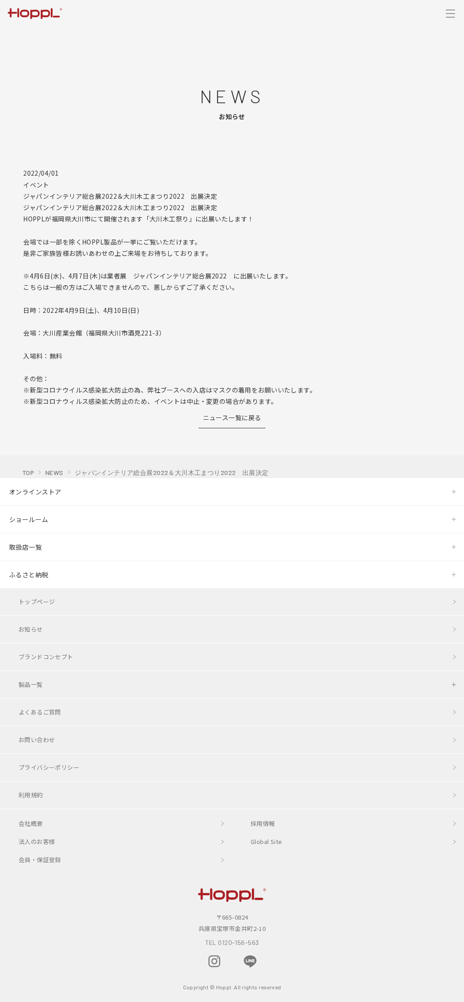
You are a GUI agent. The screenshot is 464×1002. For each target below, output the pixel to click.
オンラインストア (35, 491)
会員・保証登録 (40, 859)
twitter (285, 961)
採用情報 (263, 823)
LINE (250, 961)
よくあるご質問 (40, 712)
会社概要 (31, 823)
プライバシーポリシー (49, 767)
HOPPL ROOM (179, 962)
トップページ (37, 601)
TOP (28, 472)
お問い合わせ (37, 739)
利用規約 (31, 795)
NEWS (54, 472)
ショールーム (28, 519)
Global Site (266, 841)
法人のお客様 (37, 841)
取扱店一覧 (25, 546)
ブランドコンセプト (46, 656)
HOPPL (35, 13)
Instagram (214, 961)
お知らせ (31, 629)
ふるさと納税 (28, 574)
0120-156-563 (238, 942)
